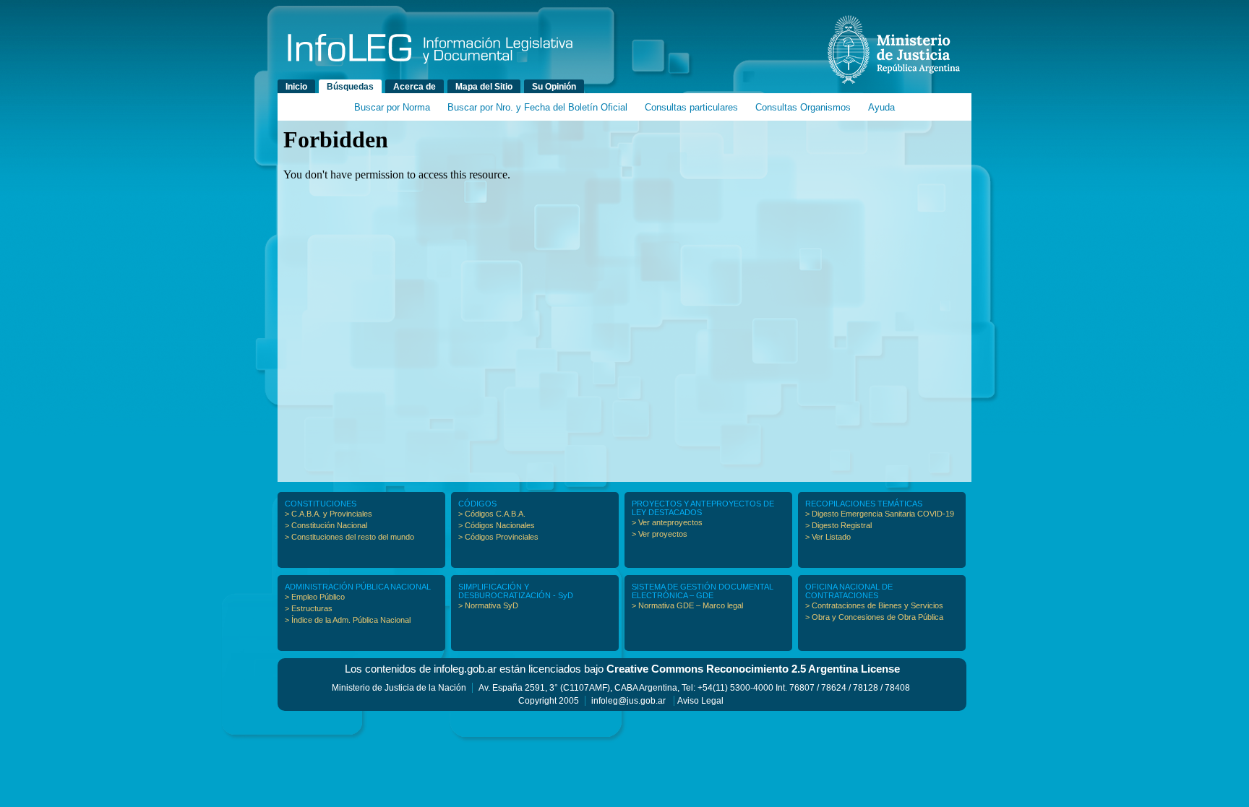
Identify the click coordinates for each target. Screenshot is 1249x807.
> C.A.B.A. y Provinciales (328, 513)
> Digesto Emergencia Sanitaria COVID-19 (879, 513)
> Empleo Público (315, 596)
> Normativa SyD (488, 605)
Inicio (296, 87)
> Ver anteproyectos (667, 522)
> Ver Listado (828, 536)
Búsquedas (350, 87)
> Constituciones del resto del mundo (349, 536)
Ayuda (881, 107)
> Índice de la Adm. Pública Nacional (348, 620)
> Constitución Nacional (326, 525)
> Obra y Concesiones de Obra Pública (874, 617)
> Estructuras (308, 608)
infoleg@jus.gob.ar (628, 701)
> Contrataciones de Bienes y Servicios (874, 605)
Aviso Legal (700, 701)
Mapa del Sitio (483, 87)
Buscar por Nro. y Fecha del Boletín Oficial (537, 107)
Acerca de (414, 87)
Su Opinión (554, 87)
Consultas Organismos (803, 107)
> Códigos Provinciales (498, 536)
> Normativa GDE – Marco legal (687, 605)
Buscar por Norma (392, 107)
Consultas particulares (691, 107)
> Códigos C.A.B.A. (491, 513)
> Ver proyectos (659, 534)
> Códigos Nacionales (496, 525)
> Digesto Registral (838, 525)
